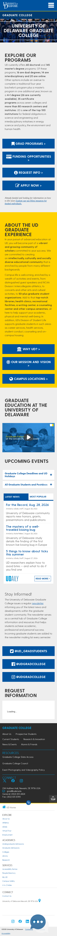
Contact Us (6, 896)
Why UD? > (31, 349)
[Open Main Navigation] (51, 5)
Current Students (10, 739)
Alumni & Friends (29, 744)
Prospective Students (26, 734)
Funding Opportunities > (31, 158)
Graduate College (17, 15)
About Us (6, 734)
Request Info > (30, 172)
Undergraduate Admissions (13, 844)
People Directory (9, 873)
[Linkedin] (27, 922)
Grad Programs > (30, 143)
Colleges (5, 852)
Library (5, 856)
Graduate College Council (15, 763)
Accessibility (6, 933)
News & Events (9, 744)
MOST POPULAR (38, 496)
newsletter (38, 603)
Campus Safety (8, 881)
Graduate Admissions (10, 848)
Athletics (5, 823)
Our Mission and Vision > (30, 363)
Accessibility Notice (9, 869)
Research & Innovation (34, 739)
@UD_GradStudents (30, 651)
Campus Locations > (30, 379)
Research (6, 860)
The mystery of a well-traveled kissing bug (22, 527)
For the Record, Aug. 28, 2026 (27, 505)
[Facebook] (20, 922)
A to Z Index (7, 885)
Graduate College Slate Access (17, 757)
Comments (29, 929)
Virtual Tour (6, 831)
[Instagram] (13, 922)
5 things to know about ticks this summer (27, 552)
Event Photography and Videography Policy (23, 769)
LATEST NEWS (12, 496)
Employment (7, 835)
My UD (4, 877)
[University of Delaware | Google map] (39, 901)
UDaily (4, 827)
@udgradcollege (30, 664)
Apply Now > (31, 185)
